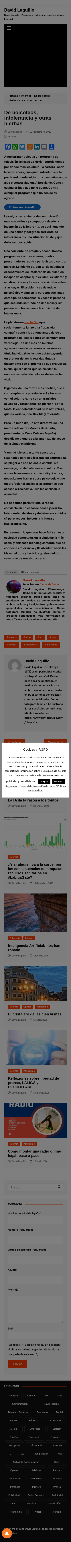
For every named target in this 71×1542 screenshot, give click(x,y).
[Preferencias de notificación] (7, 1533)
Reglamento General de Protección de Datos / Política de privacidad (35, 788)
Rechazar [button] (58, 781)
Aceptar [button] (44, 781)
